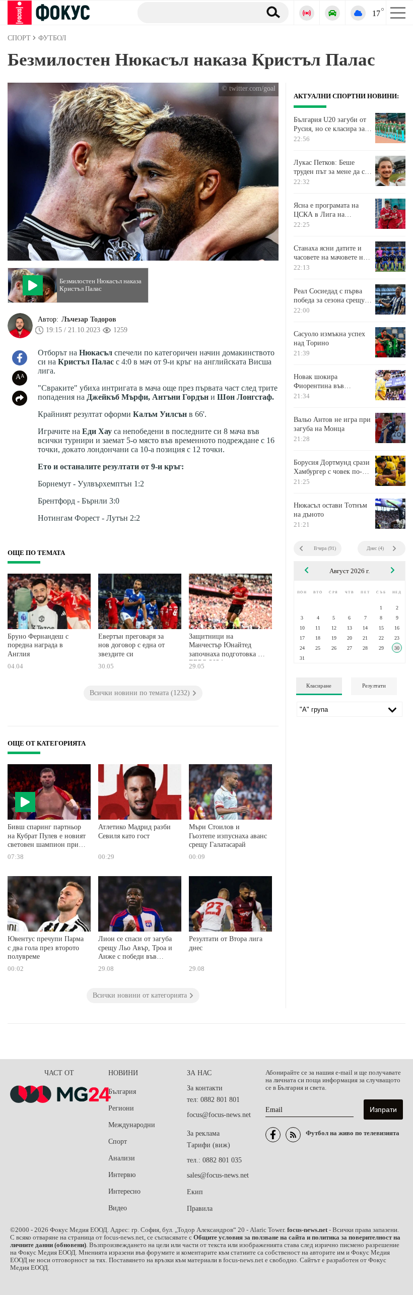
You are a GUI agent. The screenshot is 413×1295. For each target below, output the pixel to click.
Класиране (318, 686)
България (122, 1091)
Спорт (117, 1141)
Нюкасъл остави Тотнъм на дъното (330, 510)
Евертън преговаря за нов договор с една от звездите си (131, 645)
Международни (131, 1125)
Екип (195, 1192)
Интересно (124, 1191)
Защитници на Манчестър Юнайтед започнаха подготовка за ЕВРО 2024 (226, 646)
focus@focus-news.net (219, 1115)
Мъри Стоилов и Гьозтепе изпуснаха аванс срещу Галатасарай (228, 835)
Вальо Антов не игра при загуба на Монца (332, 424)
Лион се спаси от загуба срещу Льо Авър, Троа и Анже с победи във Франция (135, 949)
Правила (200, 1208)
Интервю (121, 1175)
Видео (117, 1208)
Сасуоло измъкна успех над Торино (329, 338)
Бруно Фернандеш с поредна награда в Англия (38, 645)
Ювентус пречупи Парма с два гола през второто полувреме (46, 947)
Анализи (121, 1158)
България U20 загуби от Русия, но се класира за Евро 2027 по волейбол (330, 124)
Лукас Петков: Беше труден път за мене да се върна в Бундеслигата (331, 167)
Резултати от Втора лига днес (225, 943)
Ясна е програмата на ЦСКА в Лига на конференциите (326, 210)
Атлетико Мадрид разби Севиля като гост (134, 831)
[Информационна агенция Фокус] (273, 1134)
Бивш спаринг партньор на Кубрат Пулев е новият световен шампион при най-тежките (47, 837)
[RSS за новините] (293, 1134)
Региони (121, 1108)
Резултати (374, 686)
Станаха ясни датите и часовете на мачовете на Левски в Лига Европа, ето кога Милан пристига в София (332, 253)
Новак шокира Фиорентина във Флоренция (319, 381)
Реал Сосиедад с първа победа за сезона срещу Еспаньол (329, 295)
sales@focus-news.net (218, 1175)
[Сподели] (19, 398)
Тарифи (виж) (208, 1145)
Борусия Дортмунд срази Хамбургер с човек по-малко (332, 467)
